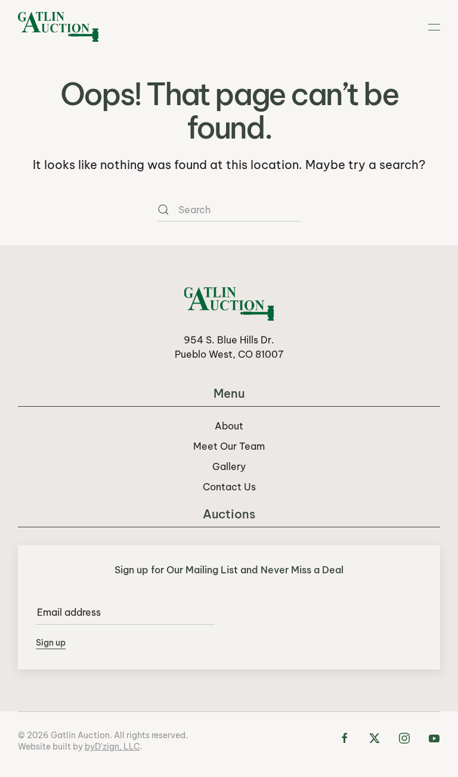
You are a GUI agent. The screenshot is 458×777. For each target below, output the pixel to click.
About (229, 426)
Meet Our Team (229, 446)
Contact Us (229, 487)
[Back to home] (58, 27)
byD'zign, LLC (112, 746)
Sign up (51, 642)
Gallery (229, 466)
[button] (434, 27)
